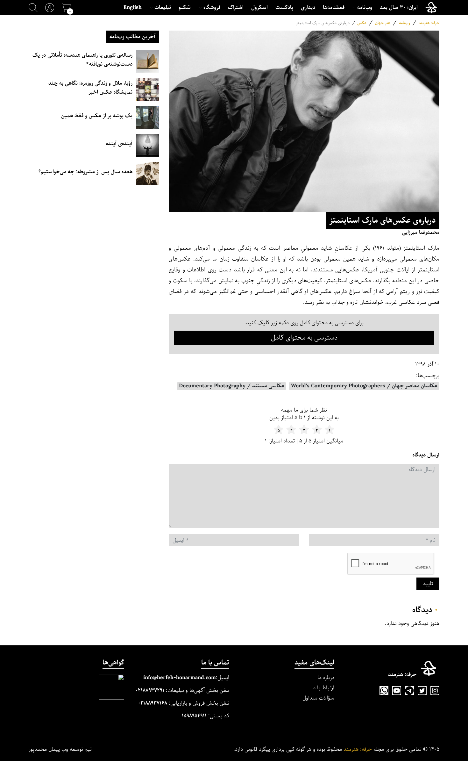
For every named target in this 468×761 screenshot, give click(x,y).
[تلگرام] (409, 690)
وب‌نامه (404, 23)
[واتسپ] (383, 690)
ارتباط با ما (322, 688)
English (133, 7)
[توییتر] (422, 690)
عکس (361, 23)
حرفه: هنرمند (429, 23)
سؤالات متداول (318, 698)
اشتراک (236, 7)
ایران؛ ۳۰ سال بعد (399, 7)
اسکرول (259, 7)
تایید (428, 583)
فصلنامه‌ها (333, 7)
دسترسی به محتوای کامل (304, 337)
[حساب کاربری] (50, 8)
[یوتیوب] (396, 690)
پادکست (284, 7)
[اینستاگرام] (434, 690)
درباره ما (325, 677)
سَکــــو (185, 7)
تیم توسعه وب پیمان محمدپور (60, 749)
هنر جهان (382, 23)
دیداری (308, 7)
